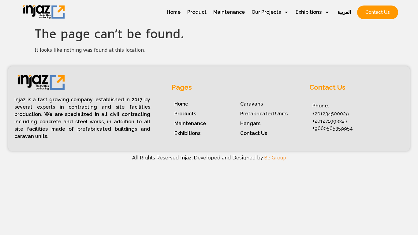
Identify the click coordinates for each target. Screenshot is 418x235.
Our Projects (266, 12)
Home (174, 12)
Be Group (275, 157)
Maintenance (229, 12)
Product (197, 12)
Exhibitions (309, 12)
